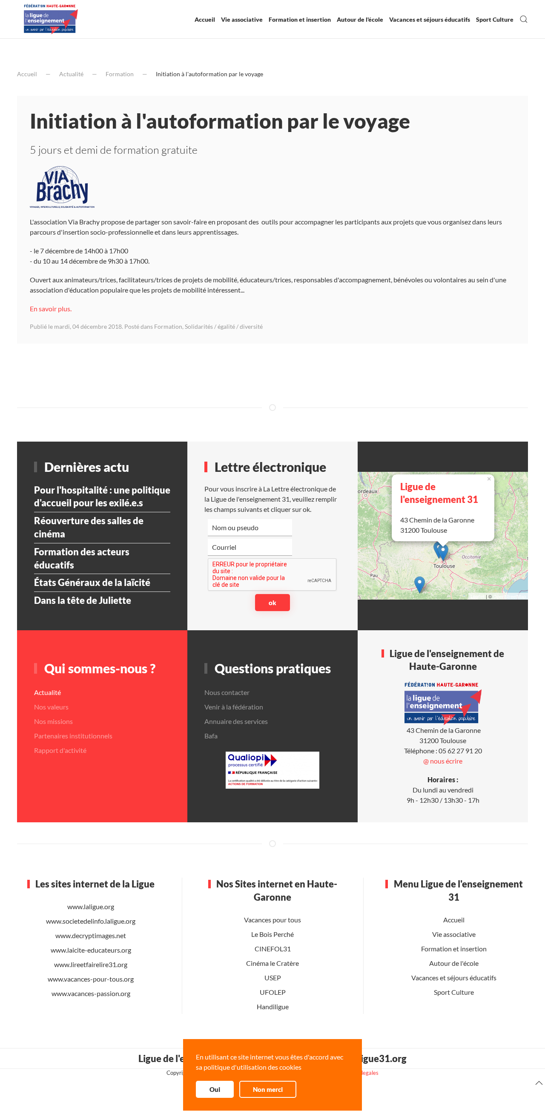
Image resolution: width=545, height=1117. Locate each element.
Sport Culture (494, 19)
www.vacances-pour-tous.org (91, 979)
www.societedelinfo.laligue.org (90, 921)
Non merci (268, 1089)
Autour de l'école (360, 19)
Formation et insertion (300, 19)
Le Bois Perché (272, 934)
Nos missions (53, 721)
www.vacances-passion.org (91, 993)
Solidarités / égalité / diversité (224, 326)
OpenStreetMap (509, 596)
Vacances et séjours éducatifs (429, 19)
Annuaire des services (236, 721)
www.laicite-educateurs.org (91, 950)
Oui (214, 1089)
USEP (272, 977)
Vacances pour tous (272, 920)
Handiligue (272, 1006)
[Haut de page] (539, 1083)
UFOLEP (272, 992)
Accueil (205, 19)
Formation (120, 74)
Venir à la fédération (233, 707)
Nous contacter (227, 692)
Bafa (211, 736)
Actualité (71, 74)
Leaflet (477, 596)
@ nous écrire (442, 761)
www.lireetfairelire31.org (90, 964)
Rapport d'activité (60, 750)
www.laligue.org (90, 906)
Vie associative (242, 19)
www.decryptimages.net (90, 935)
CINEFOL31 (272, 949)
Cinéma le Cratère (272, 963)
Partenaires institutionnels (73, 736)
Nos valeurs (51, 707)
